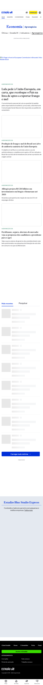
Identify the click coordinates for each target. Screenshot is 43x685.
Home (15, 645)
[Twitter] (33, 668)
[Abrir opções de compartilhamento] (39, 84)
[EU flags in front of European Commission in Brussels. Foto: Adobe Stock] (21, 68)
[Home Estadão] (7, 12)
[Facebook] (30, 668)
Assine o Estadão (21, 651)
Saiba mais (28, 510)
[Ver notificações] (39, 12)
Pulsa (33, 645)
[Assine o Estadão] (33, 12)
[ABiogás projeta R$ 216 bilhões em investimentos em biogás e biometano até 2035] (21, 171)
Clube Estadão (6, 645)
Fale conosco (26, 659)
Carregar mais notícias (19, 454)
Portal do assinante (8, 662)
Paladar (40, 645)
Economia (14, 26)
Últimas (5, 33)
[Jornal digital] (26, 12)
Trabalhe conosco (27, 662)
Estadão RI (14, 33)
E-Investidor (24, 645)
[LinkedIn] (40, 668)
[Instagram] (37, 668)
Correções (5, 659)
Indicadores (25, 33)
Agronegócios (37, 33)
